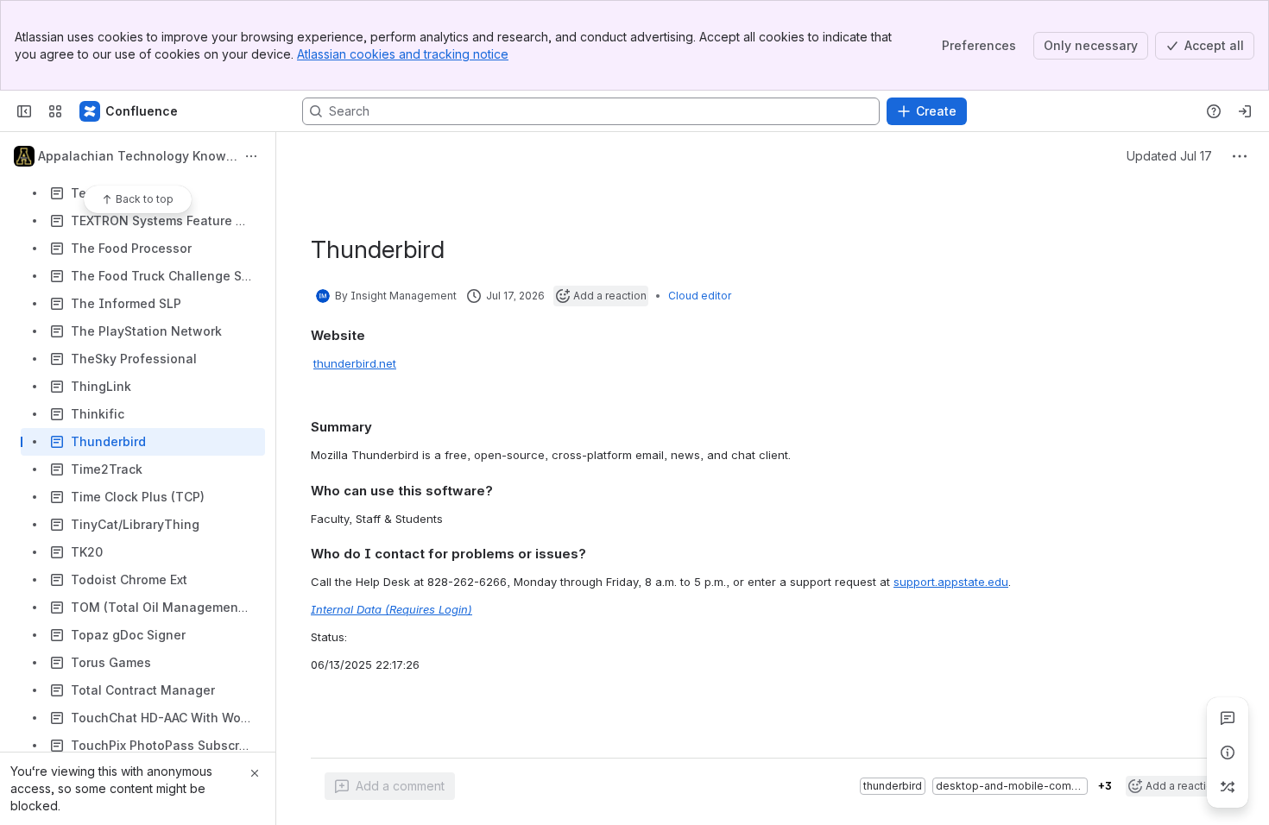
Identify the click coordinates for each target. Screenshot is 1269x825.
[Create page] (1227, 787)
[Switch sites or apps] (55, 111)
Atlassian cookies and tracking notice (402, 54)
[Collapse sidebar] (24, 111)
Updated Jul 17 (1169, 155)
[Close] (254, 773)
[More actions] (251, 156)
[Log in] (1245, 111)
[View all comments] (1227, 718)
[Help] (1214, 111)
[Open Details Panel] (1227, 752)
